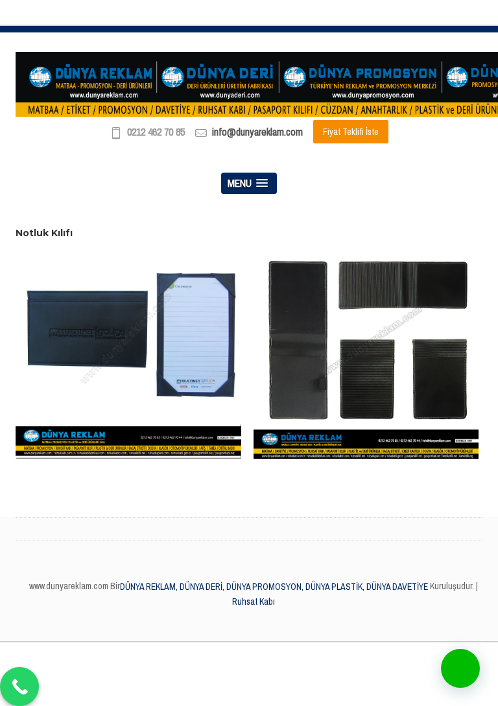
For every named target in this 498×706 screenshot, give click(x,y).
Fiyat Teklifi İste (351, 132)
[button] (460, 668)
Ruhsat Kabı (253, 601)
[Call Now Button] (19, 686)
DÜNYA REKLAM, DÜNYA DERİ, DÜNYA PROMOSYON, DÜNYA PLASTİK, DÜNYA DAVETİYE (274, 586)
